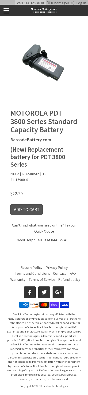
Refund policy (69, 279)
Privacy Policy (57, 267)
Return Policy (31, 267)
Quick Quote (44, 231)
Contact (59, 273)
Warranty (17, 279)
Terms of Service (42, 279)
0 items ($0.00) (62, 2)
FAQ (72, 273)
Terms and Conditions (33, 273)
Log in (81, 2)
